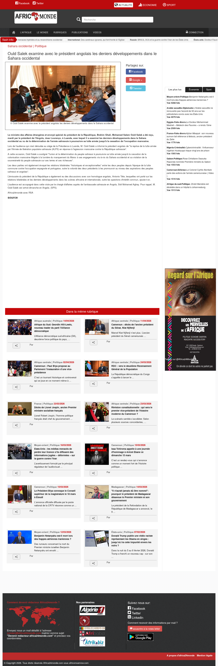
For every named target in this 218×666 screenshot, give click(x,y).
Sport (209, 89)
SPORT (171, 5)
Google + (137, 80)
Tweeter (137, 88)
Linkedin (137, 617)
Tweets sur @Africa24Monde (179, 359)
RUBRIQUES (60, 32)
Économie (194, 89)
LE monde (42, 32)
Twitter (40, 3)
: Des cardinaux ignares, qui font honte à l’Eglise (88, 39)
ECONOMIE (149, 5)
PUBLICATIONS (80, 32)
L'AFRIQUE (26, 32)
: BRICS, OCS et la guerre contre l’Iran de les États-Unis (151, 39)
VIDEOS (97, 32)
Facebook (23, 3)
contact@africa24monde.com (24, 633)
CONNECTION (195, 32)
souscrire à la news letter (146, 628)
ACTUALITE (125, 5)
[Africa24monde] (44, 17)
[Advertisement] (50, 209)
